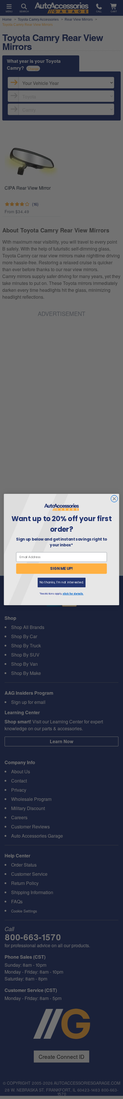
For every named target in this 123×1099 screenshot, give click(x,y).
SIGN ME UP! (61, 568)
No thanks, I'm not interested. (61, 582)
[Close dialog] (114, 498)
